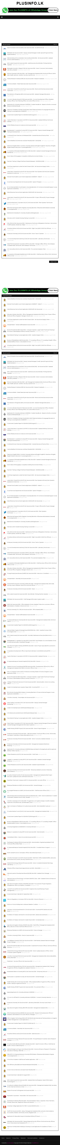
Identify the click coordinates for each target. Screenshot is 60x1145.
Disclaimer (23, 1138)
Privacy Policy (15, 1138)
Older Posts (53, 261)
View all (55, 44)
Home (3, 1138)
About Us (8, 1138)
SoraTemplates (10, 1142)
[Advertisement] (30, 32)
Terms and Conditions (32, 1138)
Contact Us (41, 1138)
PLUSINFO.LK (35, 1142)
